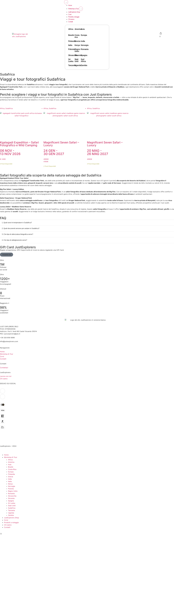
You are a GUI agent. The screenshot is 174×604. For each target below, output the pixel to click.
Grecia (77, 41)
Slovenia (78, 55)
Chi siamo (8, 525)
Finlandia (72, 41)
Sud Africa (83, 60)
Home (6, 455)
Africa (70, 29)
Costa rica (77, 36)
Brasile (71, 35)
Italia (70, 45)
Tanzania (72, 65)
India (83, 41)
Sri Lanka (70, 60)
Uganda (78, 65)
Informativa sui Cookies (9, 441)
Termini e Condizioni (8, 436)
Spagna (84, 55)
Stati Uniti (76, 60)
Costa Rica (12, 469)
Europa (84, 35)
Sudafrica (11, 508)
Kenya (77, 45)
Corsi (6, 520)
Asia (82, 29)
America (78, 29)
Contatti (7, 527)
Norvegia (84, 45)
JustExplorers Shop (11, 518)
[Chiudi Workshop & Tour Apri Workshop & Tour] (81, 9)
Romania (84, 49)
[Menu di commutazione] (66, 2)
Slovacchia (72, 55)
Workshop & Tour (10, 457)
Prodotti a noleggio (11, 522)
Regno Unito (77, 50)
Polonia (71, 49)
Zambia (84, 65)
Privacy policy (5, 439)
